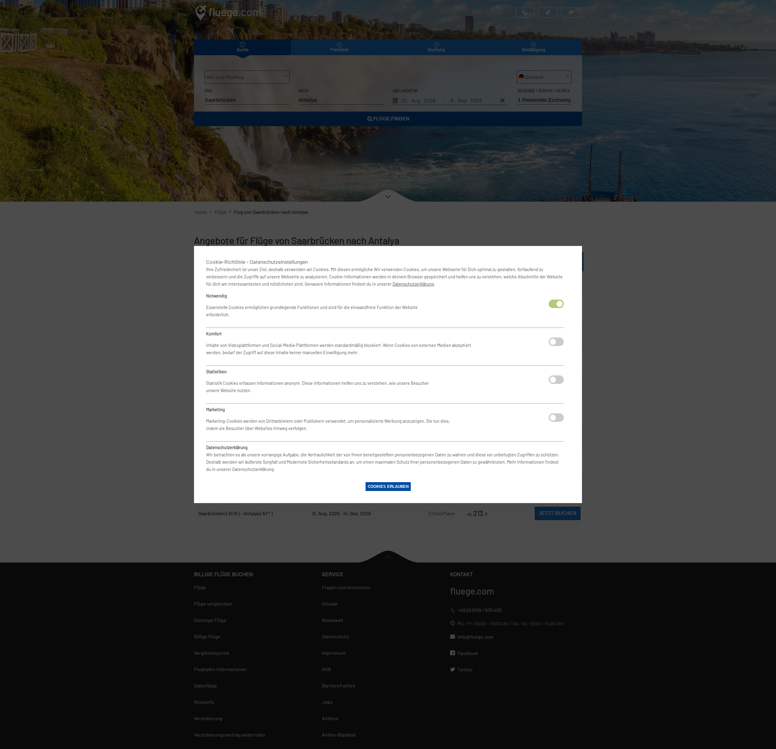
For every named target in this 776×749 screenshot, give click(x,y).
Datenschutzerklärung (413, 284)
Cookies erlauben (388, 486)
